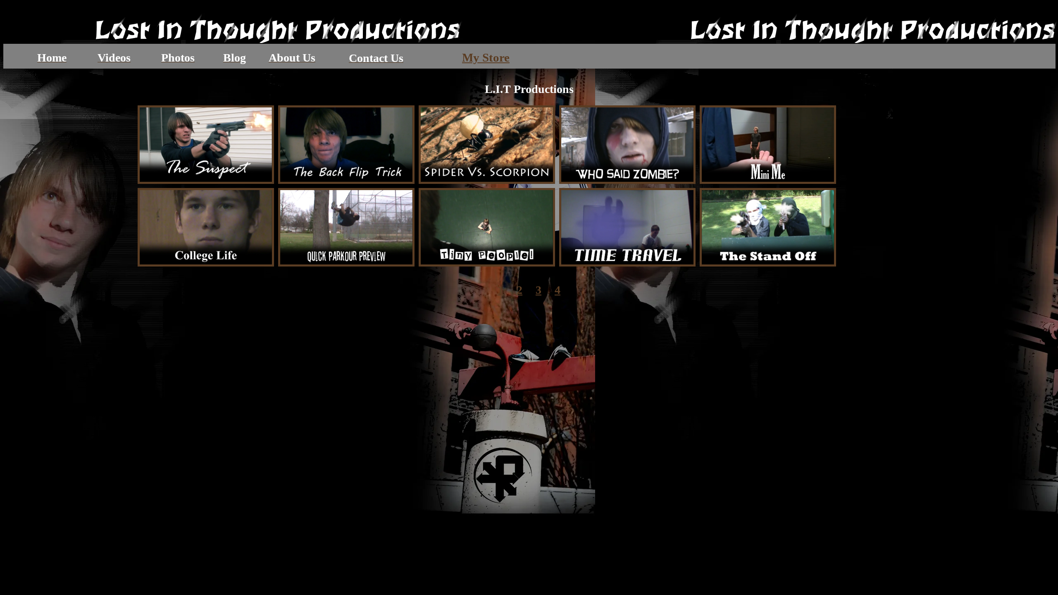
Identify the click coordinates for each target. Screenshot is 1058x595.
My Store (486, 57)
